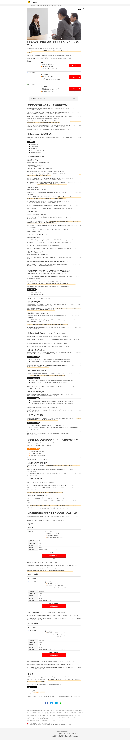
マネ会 (28, 5)
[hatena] (56, 703)
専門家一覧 (68, 733)
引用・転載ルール (62, 735)
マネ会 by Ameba (34, 712)
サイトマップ (69, 736)
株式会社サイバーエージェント (53, 724)
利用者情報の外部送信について (58, 736)
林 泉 (34, 690)
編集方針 (79, 733)
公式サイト (75, 65)
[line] (61, 703)
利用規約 (55, 735)
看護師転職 (33, 5)
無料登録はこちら (53, 555)
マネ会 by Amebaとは (54, 733)
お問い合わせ (75, 736)
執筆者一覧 (73, 733)
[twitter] (51, 703)
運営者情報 (62, 733)
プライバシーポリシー (71, 735)
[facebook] (46, 703)
